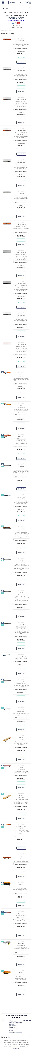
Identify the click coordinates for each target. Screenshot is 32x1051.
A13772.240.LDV (21, 193)
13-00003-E (21, 528)
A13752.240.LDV (21, 162)
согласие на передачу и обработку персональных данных (15, 1025)
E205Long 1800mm (21, 826)
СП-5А (21, 856)
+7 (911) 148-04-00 (16, 27)
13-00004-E (21, 560)
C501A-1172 (21, 709)
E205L (21, 405)
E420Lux (21, 884)
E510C (21, 796)
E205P (21, 374)
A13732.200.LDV (21, 40)
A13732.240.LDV (21, 70)
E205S (21, 767)
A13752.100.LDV (21, 253)
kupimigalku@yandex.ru (16, 21)
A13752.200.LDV (21, 131)
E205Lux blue (21, 497)
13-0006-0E (21, 624)
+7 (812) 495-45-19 (16, 25)
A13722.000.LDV (21, 224)
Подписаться (27, 1020)
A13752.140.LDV (21, 284)
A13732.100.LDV (21, 344)
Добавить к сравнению (21, 48)
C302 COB (21, 436)
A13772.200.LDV (21, 100)
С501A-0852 (21, 681)
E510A (21, 738)
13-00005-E (21, 592)
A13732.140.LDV (21, 315)
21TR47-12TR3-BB (21, 657)
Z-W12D (21, 973)
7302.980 (21, 466)
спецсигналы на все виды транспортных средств (16, 14)
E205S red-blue (21, 914)
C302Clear (21, 943)
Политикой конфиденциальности (15, 1031)
